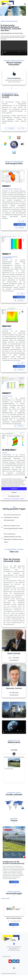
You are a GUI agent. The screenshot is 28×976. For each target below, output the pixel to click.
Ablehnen (14, 492)
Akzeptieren (14, 488)
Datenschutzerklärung (15, 498)
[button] (26, 477)
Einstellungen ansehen (14, 496)
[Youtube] (10, 961)
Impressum (22, 498)
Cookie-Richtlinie (7, 498)
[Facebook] (17, 961)
